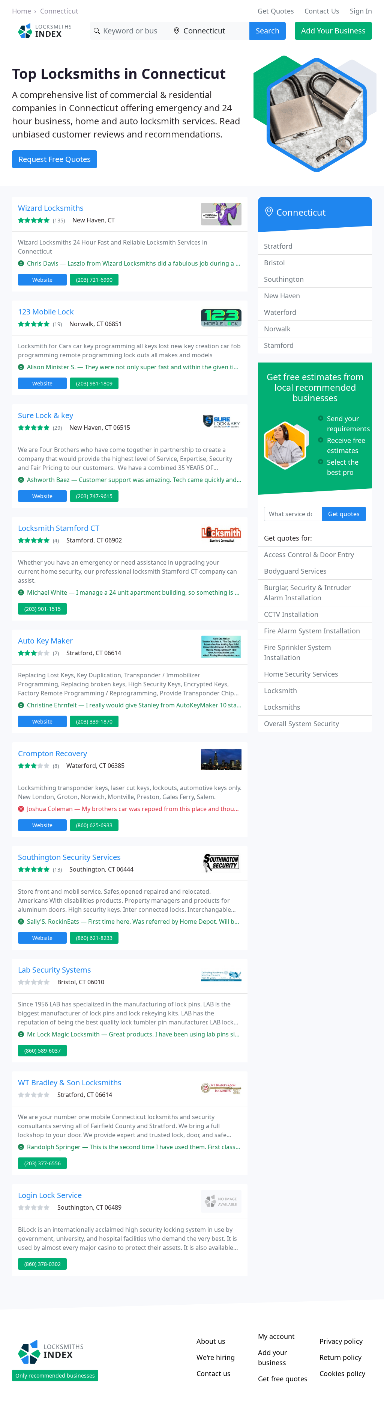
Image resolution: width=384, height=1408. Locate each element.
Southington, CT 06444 (101, 869)
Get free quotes (283, 1378)
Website (42, 279)
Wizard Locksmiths (51, 208)
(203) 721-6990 (94, 279)
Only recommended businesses (55, 1375)
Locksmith (280, 690)
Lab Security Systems (54, 970)
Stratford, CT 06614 (93, 653)
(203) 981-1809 (94, 383)
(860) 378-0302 (42, 1264)
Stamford (279, 345)
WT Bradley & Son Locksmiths (70, 1082)
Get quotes (344, 514)
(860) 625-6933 (94, 825)
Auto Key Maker (45, 641)
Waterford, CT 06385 (95, 765)
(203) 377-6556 (42, 1163)
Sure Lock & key (45, 415)
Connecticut (59, 10)
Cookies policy (342, 1373)
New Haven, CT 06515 (99, 427)
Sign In (361, 10)
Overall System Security (301, 723)
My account (276, 1336)
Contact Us (321, 10)
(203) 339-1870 (94, 721)
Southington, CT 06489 (89, 1207)
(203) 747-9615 (94, 496)
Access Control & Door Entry (309, 554)
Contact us (213, 1373)
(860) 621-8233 (94, 937)
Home (21, 10)
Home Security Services (301, 673)
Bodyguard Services (295, 571)
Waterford (280, 312)
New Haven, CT (93, 220)
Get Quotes (276, 10)
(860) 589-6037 (42, 1050)
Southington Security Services (69, 857)
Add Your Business (333, 31)
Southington (284, 279)
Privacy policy (341, 1341)
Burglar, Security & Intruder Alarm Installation (307, 592)
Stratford (278, 246)
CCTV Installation (291, 614)
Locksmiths (282, 707)
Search (267, 31)
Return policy (341, 1357)
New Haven (282, 295)
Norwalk (277, 328)
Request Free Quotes (54, 159)
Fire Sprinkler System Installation (297, 652)
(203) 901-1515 (42, 608)
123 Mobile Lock (46, 312)
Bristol (274, 262)
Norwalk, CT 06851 (95, 324)
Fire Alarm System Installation (312, 630)
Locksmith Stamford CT (58, 528)
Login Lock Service (50, 1195)
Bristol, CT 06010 (80, 982)
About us (210, 1341)
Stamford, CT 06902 (94, 540)
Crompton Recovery (52, 753)
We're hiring (215, 1357)
